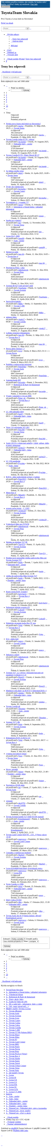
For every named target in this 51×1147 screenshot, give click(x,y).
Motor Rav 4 (11, 493)
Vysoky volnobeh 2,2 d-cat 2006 (18, 396)
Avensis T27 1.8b (13, 722)
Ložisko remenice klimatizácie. (18, 333)
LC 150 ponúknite (13, 461)
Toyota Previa (11, 353)
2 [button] (6, 95)
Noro (20, 756)
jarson (20, 205)
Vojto (20, 625)
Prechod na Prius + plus (15, 268)
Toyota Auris (19, 369)
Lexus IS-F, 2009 (13, 236)
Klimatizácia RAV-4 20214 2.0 (18, 738)
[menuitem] (19, 39)
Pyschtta (21, 463)
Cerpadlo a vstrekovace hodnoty (18, 853)
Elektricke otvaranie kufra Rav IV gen (21, 623)
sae (19, 787)
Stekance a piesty (12, 655)
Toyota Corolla (20, 322)
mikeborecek (23, 270)
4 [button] (6, 99)
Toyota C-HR (19, 306)
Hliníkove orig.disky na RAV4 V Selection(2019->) (26, 691)
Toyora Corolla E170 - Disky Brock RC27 (22, 155)
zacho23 (21, 448)
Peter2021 (22, 479)
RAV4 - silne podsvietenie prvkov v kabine (23, 477)
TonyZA (21, 544)
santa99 (21, 238)
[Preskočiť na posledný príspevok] (45, 135)
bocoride (21, 382)
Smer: (26, 941)
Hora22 (21, 677)
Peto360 (21, 430)
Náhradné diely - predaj (23, 144)
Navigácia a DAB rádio (15, 785)
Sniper (20, 772)
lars (19, 223)
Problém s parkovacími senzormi (18, 364)
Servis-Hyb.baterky (13, 301)
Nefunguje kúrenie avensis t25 (18, 607)
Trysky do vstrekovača (15, 187)
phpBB (14, 1128)
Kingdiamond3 (24, 819)
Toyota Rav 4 (12, 256)
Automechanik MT (13, 380)
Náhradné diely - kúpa (22, 416)
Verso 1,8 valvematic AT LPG (17, 427)
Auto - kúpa (13, 466)
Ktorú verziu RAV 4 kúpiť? (17, 592)
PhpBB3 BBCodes (20, 1131)
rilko (20, 902)
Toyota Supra (19, 128)
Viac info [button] (34, 4)
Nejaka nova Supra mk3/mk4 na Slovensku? (23, 124)
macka (20, 126)
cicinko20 (22, 511)
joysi (20, 351)
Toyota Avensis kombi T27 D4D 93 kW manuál (25, 817)
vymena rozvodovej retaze (16, 754)
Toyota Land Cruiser (22, 841)
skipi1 (20, 173)
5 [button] (6, 102)
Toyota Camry (19, 191)
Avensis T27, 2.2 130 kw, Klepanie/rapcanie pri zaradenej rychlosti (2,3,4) (24, 674)
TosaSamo (22, 288)
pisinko (21, 693)
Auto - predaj (19, 241)
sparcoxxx (22, 839)
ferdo (20, 724)
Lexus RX (18, 873)
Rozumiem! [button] (5, 7)
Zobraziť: (7, 939)
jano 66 (21, 254)
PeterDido (22, 367)
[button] (6, 85)
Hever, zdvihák (12, 769)
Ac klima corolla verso (15, 171)
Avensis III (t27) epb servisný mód (19, 286)
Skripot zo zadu (12, 252)
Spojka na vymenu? (13, 220)
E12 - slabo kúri (12, 639)
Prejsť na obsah (7, 23)
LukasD (21, 610)
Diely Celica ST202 (14, 900)
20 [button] (7, 106)
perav (20, 886)
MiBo (20, 304)
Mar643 (21, 855)
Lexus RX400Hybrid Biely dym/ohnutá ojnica (24, 868)
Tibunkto (21, 709)
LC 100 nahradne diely (15, 412)
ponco (20, 641)
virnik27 (21, 319)
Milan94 (21, 495)
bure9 (20, 414)
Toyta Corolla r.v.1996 (15, 884)
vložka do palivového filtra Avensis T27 (21, 576)
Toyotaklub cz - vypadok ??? (17, 202)
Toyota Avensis (20, 290)
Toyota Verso (12, 175)
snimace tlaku (11, 317)
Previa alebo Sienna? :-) (15, 349)
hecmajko (22, 189)
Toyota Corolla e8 (13, 706)
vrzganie (9, 801)
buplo (20, 562)
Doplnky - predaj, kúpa (16, 580)
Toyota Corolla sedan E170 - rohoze (20, 139)
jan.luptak (22, 142)
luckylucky (22, 594)
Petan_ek (21, 398)
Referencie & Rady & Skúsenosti (27, 385)
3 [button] (6, 97)
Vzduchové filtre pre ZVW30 (17, 524)
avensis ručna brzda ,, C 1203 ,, (18, 508)
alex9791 (21, 803)
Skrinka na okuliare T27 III (16, 542)
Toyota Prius (19, 272)
